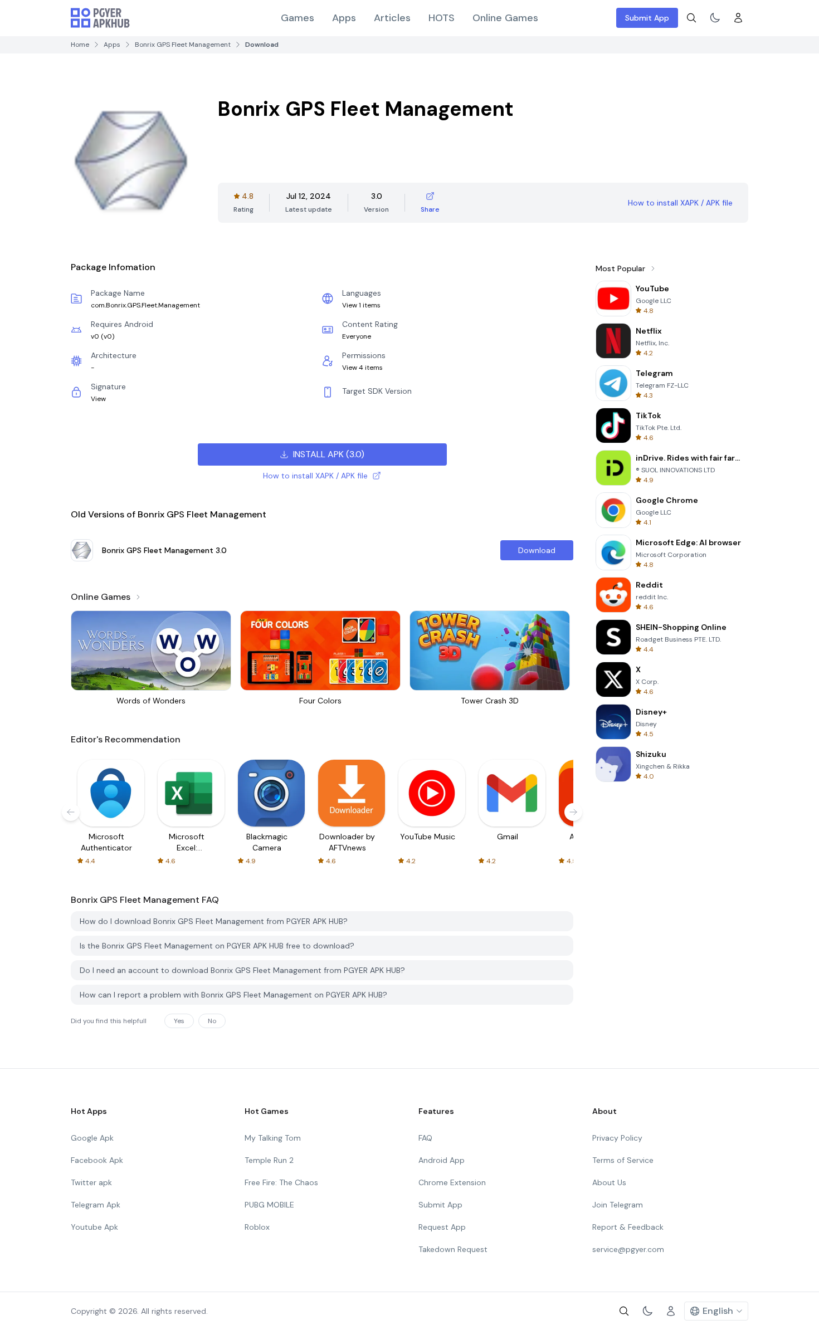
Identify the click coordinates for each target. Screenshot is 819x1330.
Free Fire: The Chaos (281, 1182)
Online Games (505, 18)
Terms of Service (623, 1160)
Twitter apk (91, 1182)
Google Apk (92, 1138)
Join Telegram (617, 1205)
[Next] (573, 812)
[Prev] (71, 812)
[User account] (738, 18)
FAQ (425, 1138)
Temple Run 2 (269, 1160)
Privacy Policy (617, 1138)
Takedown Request (453, 1249)
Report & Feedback (628, 1227)
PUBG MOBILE (269, 1205)
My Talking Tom (273, 1138)
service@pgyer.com (628, 1249)
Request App (442, 1227)
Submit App (647, 18)
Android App (441, 1160)
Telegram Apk (95, 1205)
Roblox (257, 1227)
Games (297, 18)
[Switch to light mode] (715, 18)
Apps (344, 18)
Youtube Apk (94, 1227)
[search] (691, 18)
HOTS (441, 18)
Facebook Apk (97, 1160)
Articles (392, 18)
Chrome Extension (452, 1182)
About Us (609, 1182)
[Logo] (100, 18)
